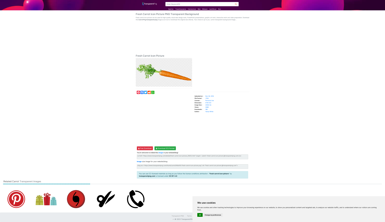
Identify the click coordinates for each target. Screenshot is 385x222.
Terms (189, 216)
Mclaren (205, 9)
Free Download (146, 148)
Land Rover (212, 9)
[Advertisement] (192, 38)
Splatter (171, 9)
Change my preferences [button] (213, 215)
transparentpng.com (147, 176)
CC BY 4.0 (173, 176)
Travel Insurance (180, 9)
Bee (219, 9)
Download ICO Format (166, 148)
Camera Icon (192, 9)
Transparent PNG (178, 216)
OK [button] (200, 215)
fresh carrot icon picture (219, 174)
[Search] (236, 4)
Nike (199, 9)
